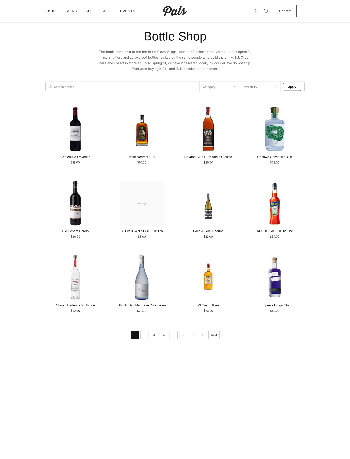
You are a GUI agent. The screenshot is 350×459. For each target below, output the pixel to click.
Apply (292, 87)
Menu (71, 11)
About (51, 11)
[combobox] (220, 86)
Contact (285, 11)
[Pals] (175, 11)
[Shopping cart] (266, 11)
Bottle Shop (98, 11)
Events (128, 11)
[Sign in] (255, 11)
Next (214, 335)
